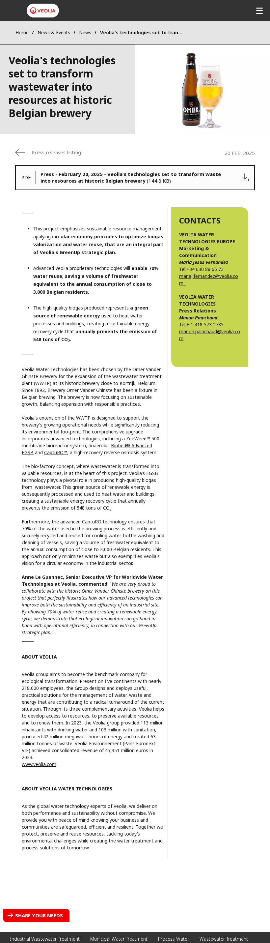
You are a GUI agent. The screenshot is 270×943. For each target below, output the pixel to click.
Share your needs (39, 915)
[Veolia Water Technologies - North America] (43, 10)
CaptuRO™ (55, 452)
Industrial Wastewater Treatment (45, 939)
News (85, 32)
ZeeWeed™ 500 (142, 438)
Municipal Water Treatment (119, 939)
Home (22, 32)
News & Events (54, 32)
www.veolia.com (39, 764)
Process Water (173, 939)
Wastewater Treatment (224, 939)
